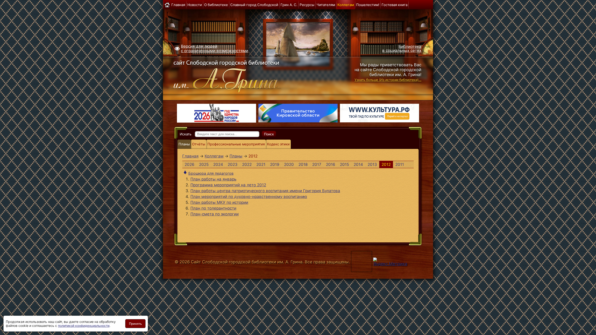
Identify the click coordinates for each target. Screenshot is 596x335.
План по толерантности (213, 208)
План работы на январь (213, 179)
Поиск (269, 134)
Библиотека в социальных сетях (401, 48)
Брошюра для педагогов (211, 173)
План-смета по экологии (214, 214)
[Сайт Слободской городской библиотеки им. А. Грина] (235, 75)
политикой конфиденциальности (83, 326)
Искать (185, 134)
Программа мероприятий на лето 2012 (228, 185)
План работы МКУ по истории (219, 202)
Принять (135, 323)
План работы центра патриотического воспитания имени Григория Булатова (265, 190)
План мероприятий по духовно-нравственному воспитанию (248, 196)
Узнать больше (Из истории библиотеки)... (388, 80)
